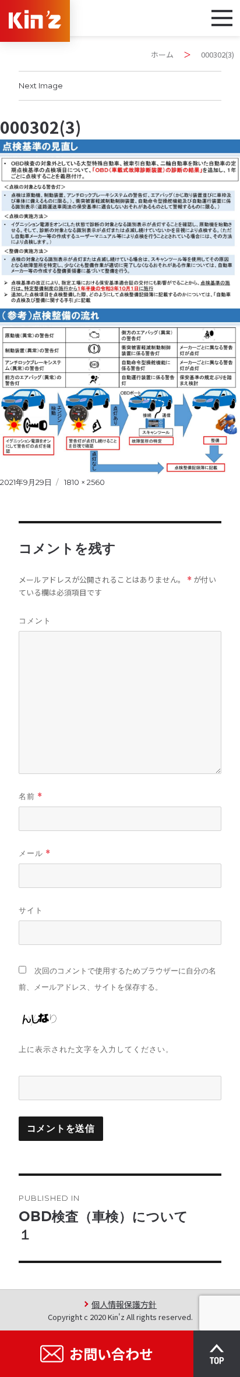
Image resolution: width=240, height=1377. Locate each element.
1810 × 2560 (84, 482)
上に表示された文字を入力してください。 (96, 1049)
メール (35, 853)
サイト (31, 910)
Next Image (41, 85)
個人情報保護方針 (124, 1304)
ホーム (162, 54)
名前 (31, 796)
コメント (35, 620)
